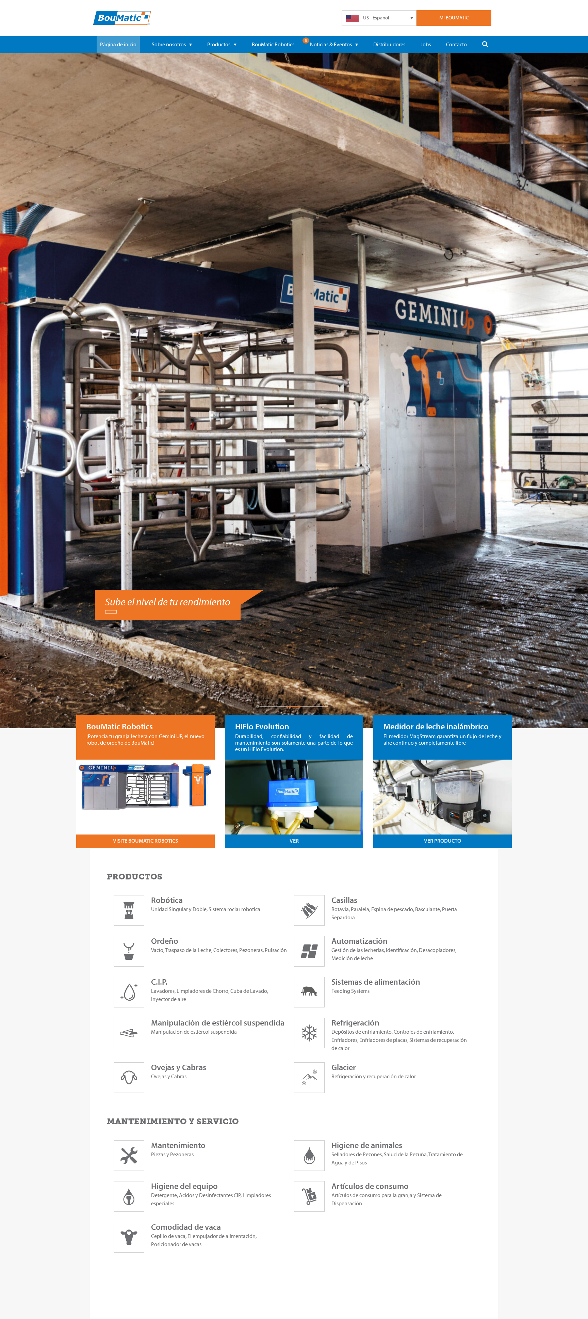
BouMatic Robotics (273, 44)
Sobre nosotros (169, 44)
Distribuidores (389, 44)
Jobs (426, 44)
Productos (218, 44)
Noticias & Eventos (331, 44)
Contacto (456, 44)
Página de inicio (118, 44)
